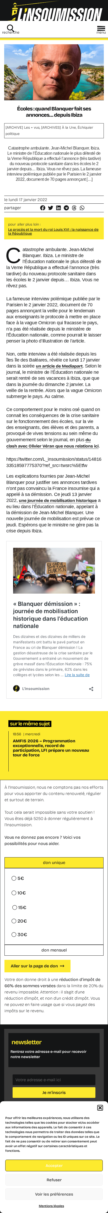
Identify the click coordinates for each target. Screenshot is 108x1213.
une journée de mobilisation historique (58, 500)
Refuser (54, 1180)
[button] (100, 1107)
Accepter (54, 1165)
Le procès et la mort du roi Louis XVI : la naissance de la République (53, 231)
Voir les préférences (54, 1194)
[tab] (54, 862)
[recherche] (11, 28)
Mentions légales (51, 1206)
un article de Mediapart (59, 366)
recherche (10, 32)
